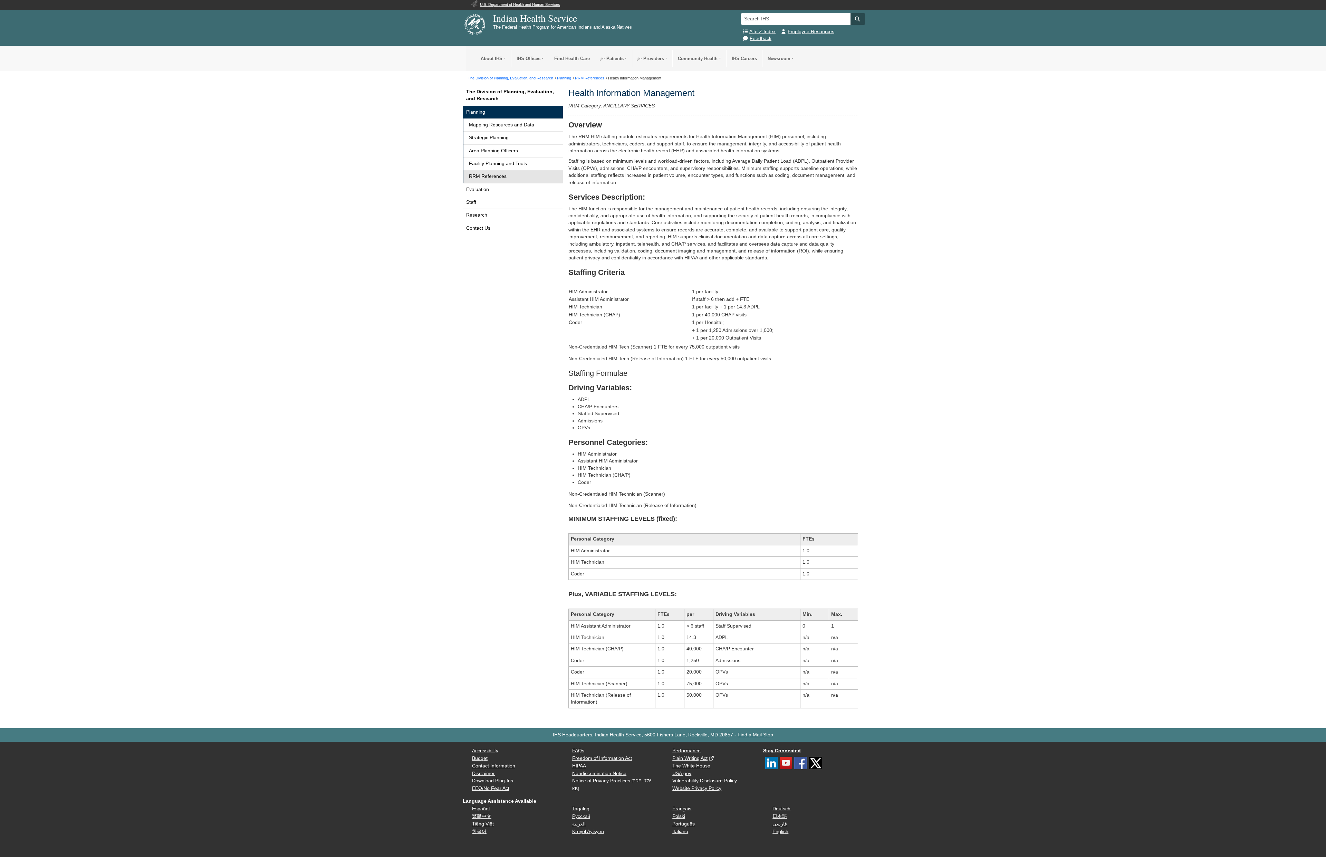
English (780, 831)
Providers (650, 58)
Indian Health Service (535, 18)
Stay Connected (782, 750)
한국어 (479, 831)
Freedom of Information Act (602, 758)
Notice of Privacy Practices (601, 780)
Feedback (760, 38)
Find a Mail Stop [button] (755, 734)
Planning (475, 112)
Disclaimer (483, 773)
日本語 (779, 816)
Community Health (698, 58)
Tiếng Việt (483, 824)
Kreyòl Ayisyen (588, 831)
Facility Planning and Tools (498, 163)
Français (681, 808)
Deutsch (781, 808)
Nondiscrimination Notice (599, 773)
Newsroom (779, 58)
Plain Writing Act (690, 758)
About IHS (491, 58)
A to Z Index (762, 31)
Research (476, 215)
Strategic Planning (489, 137)
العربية (579, 824)
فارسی (779, 824)
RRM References (488, 176)
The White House (691, 766)
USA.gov (681, 773)
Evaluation (477, 189)
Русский (581, 816)
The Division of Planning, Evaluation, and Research (510, 95)
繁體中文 (481, 816)
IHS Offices (528, 58)
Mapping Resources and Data (501, 124)
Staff (471, 202)
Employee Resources (811, 31)
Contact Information (493, 766)
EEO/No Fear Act (490, 788)
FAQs (578, 750)
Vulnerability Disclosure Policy (704, 780)
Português (683, 824)
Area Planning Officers (493, 150)
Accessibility (485, 750)
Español (481, 808)
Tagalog (580, 808)
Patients (612, 58)
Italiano (680, 831)
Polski (678, 816)
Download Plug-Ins (492, 780)
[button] (857, 19)
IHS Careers (744, 58)
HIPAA (579, 766)
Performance (686, 750)
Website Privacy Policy (696, 788)
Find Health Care (572, 58)
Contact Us (478, 228)
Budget (480, 758)
